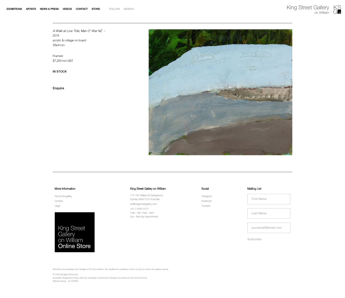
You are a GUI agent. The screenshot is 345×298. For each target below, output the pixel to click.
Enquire (58, 88)
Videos (67, 9)
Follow (114, 9)
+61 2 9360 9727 (139, 209)
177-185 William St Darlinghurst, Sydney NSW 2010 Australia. (146, 197)
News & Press (49, 9)
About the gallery (63, 196)
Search (129, 9)
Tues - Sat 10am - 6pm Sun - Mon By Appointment (144, 215)
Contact (82, 9)
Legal (57, 206)
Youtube (205, 206)
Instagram (206, 196)
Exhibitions (14, 9)
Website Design (59, 281)
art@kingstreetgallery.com (143, 204)
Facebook (206, 201)
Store (96, 9)
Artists (31, 9)
